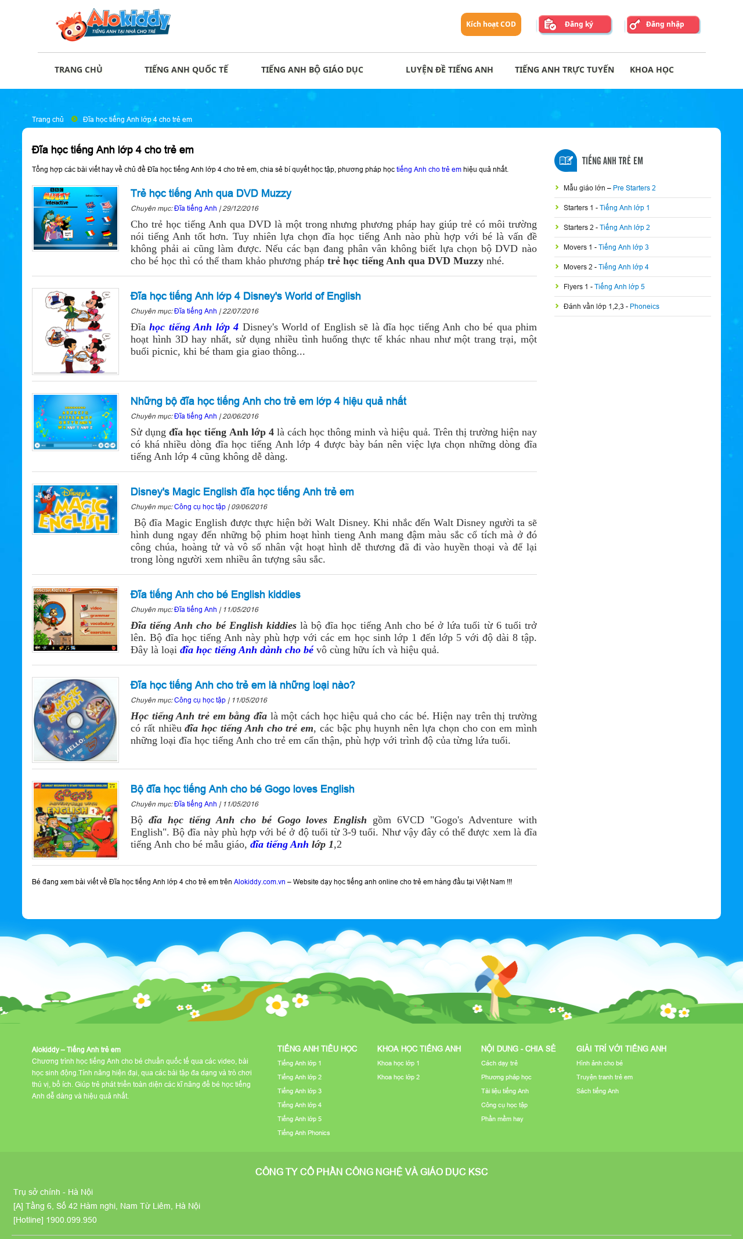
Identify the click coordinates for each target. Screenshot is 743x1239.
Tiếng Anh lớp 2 (625, 227)
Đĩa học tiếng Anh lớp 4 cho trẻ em (137, 119)
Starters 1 (580, 207)
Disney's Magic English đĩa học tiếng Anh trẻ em (242, 491)
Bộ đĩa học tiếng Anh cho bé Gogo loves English (243, 789)
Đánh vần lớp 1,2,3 (595, 306)
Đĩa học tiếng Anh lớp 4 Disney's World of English (246, 296)
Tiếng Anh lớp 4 (623, 266)
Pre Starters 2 (634, 187)
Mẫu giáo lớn (585, 187)
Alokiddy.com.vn (260, 881)
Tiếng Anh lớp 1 (625, 207)
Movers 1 (579, 247)
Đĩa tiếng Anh (196, 208)
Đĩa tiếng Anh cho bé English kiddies (216, 594)
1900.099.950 (71, 1219)
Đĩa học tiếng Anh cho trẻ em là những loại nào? (243, 685)
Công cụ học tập (200, 506)
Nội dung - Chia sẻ (518, 1048)
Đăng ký (579, 24)
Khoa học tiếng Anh (419, 1048)
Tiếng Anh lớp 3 (623, 247)
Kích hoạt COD (491, 24)
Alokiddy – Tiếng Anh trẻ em (76, 1049)
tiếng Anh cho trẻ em (428, 169)
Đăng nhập (665, 24)
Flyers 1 (577, 286)
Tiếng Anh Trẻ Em (612, 161)
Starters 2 (580, 227)
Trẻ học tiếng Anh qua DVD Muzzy (211, 193)
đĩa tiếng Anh (279, 844)
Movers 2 (579, 266)
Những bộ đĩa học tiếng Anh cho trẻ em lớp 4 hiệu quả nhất (268, 401)
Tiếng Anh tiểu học (317, 1048)
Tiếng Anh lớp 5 (619, 286)
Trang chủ (48, 119)
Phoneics (644, 306)
